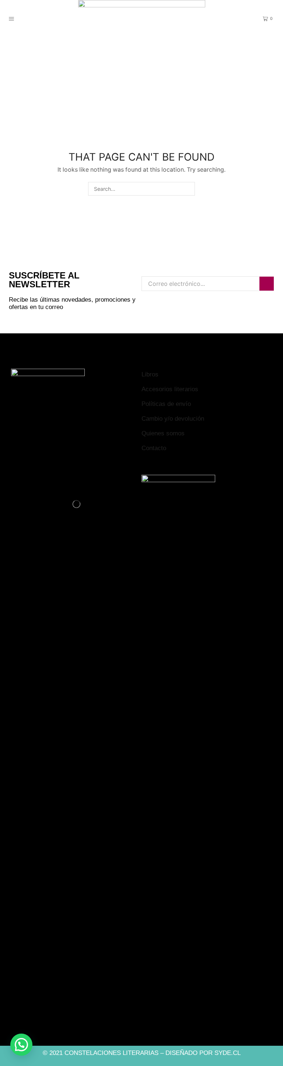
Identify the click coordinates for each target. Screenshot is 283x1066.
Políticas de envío (166, 403)
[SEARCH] (188, 189)
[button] (21, 1045)
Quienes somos (163, 433)
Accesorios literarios (170, 389)
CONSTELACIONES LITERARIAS (111, 1052)
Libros (150, 374)
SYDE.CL (227, 1052)
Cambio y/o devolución (173, 418)
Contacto (154, 448)
